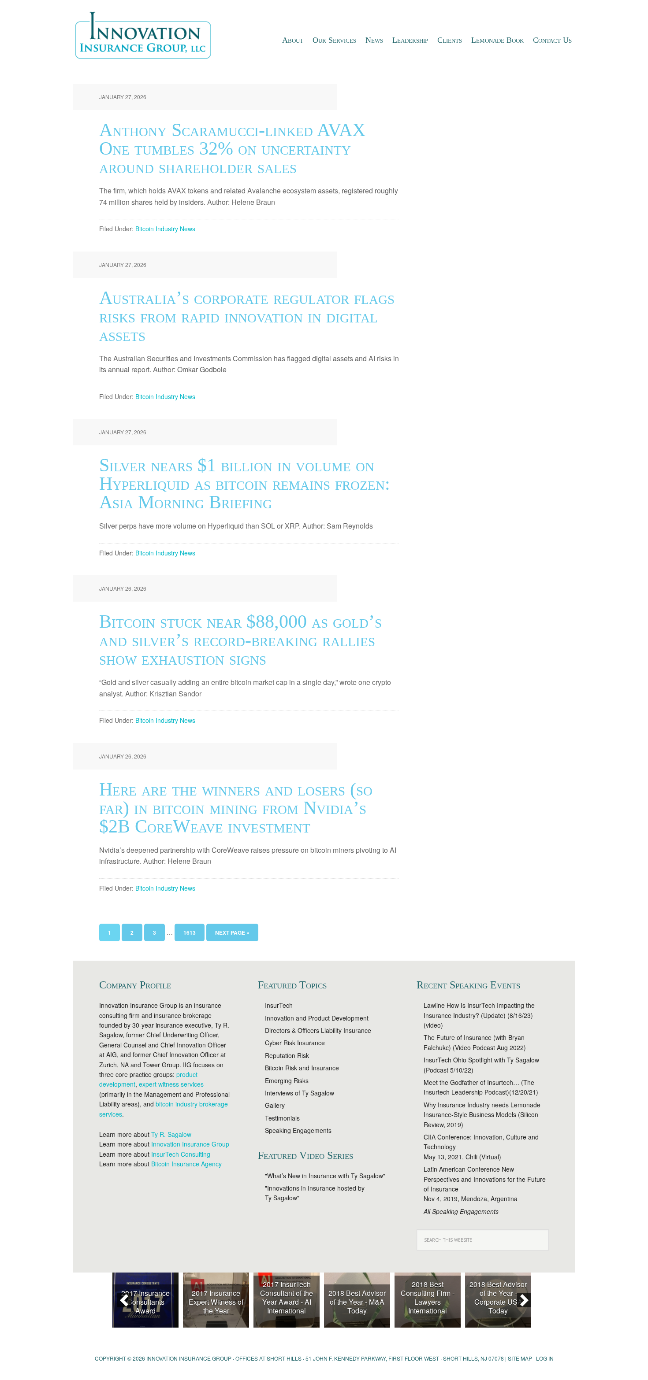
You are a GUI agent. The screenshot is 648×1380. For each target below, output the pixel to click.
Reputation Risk (287, 1055)
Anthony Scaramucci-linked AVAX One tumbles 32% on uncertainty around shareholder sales (232, 148)
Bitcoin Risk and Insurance (302, 1067)
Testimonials (282, 1118)
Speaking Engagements (298, 1130)
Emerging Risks (287, 1080)
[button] (124, 1300)
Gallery (275, 1105)
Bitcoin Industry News (165, 228)
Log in (545, 1358)
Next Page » (232, 932)
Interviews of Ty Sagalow (299, 1092)
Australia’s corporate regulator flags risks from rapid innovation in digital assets (247, 316)
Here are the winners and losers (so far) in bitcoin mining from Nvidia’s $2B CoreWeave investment (235, 807)
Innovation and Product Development (317, 1018)
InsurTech (279, 1005)
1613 (189, 932)
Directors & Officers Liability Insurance (318, 1030)
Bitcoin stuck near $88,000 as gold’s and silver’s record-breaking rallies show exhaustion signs (240, 640)
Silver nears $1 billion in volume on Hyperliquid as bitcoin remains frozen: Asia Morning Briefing (244, 483)
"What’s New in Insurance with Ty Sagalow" (325, 1175)
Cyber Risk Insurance (295, 1042)
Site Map (520, 1358)
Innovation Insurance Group (148, 37)
